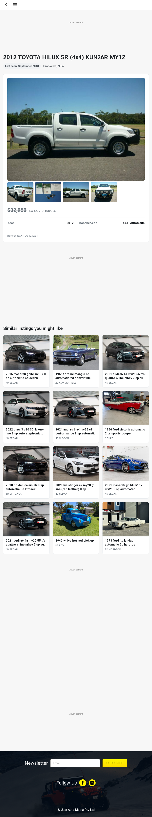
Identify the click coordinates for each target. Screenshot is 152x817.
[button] (20, 192)
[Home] (76, 799)
